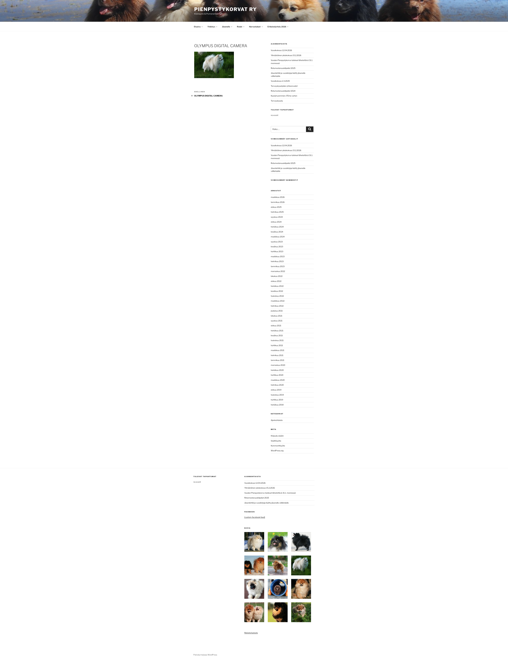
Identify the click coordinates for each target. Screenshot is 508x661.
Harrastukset (255, 27)
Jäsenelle (226, 27)
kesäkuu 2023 (277, 246)
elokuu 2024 (276, 222)
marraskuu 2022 (278, 271)
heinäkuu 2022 (277, 286)
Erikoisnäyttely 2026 (276, 27)
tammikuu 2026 (278, 202)
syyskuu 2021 (276, 321)
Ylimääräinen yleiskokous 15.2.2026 (286, 55)
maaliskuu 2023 (278, 256)
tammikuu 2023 (278, 266)
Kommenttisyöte (278, 446)
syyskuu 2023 (277, 242)
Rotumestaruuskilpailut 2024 (283, 91)
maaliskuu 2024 (278, 236)
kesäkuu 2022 (277, 291)
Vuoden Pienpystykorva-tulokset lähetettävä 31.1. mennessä (270, 493)
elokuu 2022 (276, 281)
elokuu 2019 (276, 390)
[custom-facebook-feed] (254, 517)
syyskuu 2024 (277, 217)
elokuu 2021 (276, 325)
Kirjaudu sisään (277, 436)
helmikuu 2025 (277, 212)
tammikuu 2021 (277, 360)
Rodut (239, 27)
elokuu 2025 (276, 207)
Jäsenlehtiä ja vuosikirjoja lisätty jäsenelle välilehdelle (266, 503)
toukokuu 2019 (277, 395)
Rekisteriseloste (251, 633)
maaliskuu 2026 (278, 197)
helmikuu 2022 (277, 306)
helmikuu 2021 (277, 355)
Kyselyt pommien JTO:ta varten (284, 96)
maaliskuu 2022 (277, 301)
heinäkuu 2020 (277, 370)
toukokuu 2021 (277, 340)
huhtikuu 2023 (277, 251)
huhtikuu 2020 (277, 375)
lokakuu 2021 (276, 316)
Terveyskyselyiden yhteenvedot (284, 86)
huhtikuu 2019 (277, 400)
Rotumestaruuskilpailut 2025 (283, 68)
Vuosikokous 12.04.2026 (281, 50)
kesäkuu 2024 (277, 232)
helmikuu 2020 (277, 385)
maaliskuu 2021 (277, 350)
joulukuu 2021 (277, 311)
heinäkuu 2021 (277, 330)
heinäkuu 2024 (277, 227)
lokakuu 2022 (276, 276)
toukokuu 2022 (277, 296)
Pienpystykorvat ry (225, 9)
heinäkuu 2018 (277, 405)
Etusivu (197, 27)
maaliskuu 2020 (278, 380)
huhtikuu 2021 (277, 345)
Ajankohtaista (277, 420)
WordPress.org (277, 450)
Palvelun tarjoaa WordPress (205, 655)
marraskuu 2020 (278, 365)
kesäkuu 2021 (277, 335)
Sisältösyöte (276, 441)
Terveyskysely (277, 101)
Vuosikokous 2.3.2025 (280, 81)
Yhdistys (211, 27)
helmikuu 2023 (277, 261)
